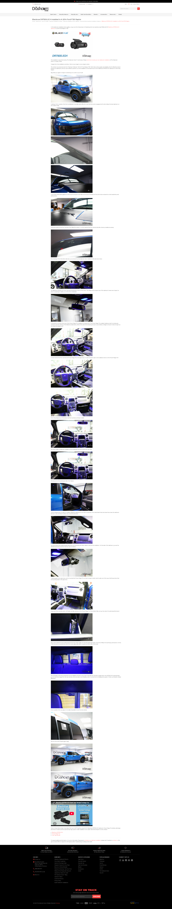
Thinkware (102, 861)
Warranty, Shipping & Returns (61, 859)
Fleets (120, 14)
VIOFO (101, 869)
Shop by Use (74, 14)
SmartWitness (103, 865)
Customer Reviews (58, 878)
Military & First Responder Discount (62, 871)
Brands (95, 14)
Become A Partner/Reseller (60, 867)
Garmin (101, 863)
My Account (82, 4)
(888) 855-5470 (38, 868)
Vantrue (101, 867)
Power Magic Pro (56, 833)
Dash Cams (53, 14)
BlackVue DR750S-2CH (57, 832)
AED (126, 4)
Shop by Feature (63, 14)
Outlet (79, 871)
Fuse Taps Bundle (56, 835)
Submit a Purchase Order (60, 863)
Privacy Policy (57, 880)
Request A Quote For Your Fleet (62, 865)
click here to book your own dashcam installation (98, 60)
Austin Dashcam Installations (61, 882)
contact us (115, 840)
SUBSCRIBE (96, 896)
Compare (89, 4)
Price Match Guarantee (59, 861)
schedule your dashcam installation (93, 840)
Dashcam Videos (58, 876)
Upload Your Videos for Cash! (61, 872)
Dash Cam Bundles (86, 14)
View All (101, 872)
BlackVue (102, 859)
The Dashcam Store (104, 871)
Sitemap (58, 903)
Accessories (104, 14)
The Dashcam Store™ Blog (60, 874)
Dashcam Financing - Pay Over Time (63, 869)
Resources (112, 14)
